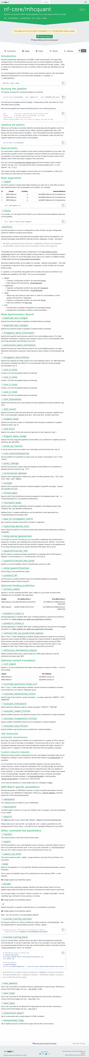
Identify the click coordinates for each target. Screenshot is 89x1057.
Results (55, 51)
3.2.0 (72, 31)
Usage (26, 51)
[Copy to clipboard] (63, 83)
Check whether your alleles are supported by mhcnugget (32, 629)
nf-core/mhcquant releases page (24, 162)
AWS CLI (7, 820)
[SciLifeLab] (49, 1053)
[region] (33, 97)
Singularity (44, 288)
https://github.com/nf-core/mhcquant (45, 40)
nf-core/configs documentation (29, 259)
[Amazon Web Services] (43, 1053)
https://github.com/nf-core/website (75, 1055)
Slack (50, 783)
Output (40, 51)
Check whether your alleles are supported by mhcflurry (32, 619)
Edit (83, 9)
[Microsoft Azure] (46, 1053)
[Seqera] (40, 1053)
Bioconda (28, 303)
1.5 (83, 51)
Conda (43, 300)
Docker (43, 280)
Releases (69, 51)
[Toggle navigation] (85, 2)
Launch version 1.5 (45, 36)
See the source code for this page (45, 1043)
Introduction (11, 51)
